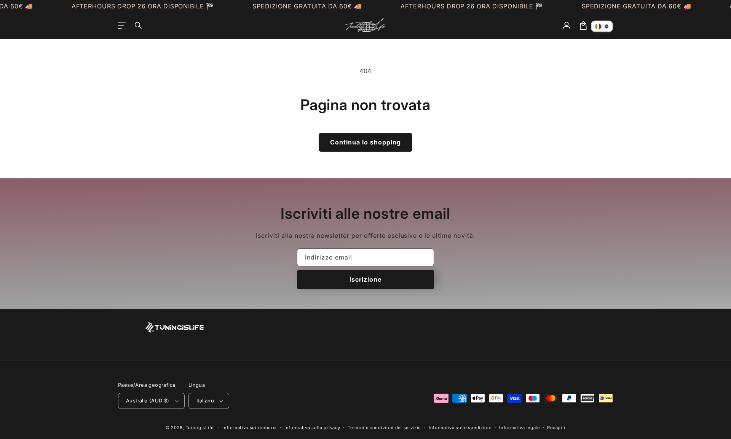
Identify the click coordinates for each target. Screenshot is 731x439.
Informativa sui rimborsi (249, 427)
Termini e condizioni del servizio (384, 427)
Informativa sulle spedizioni (460, 427)
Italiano (205, 400)
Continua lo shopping (365, 142)
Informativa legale (519, 427)
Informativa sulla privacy (312, 427)
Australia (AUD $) (147, 400)
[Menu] (121, 25)
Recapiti (556, 427)
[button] (138, 25)
